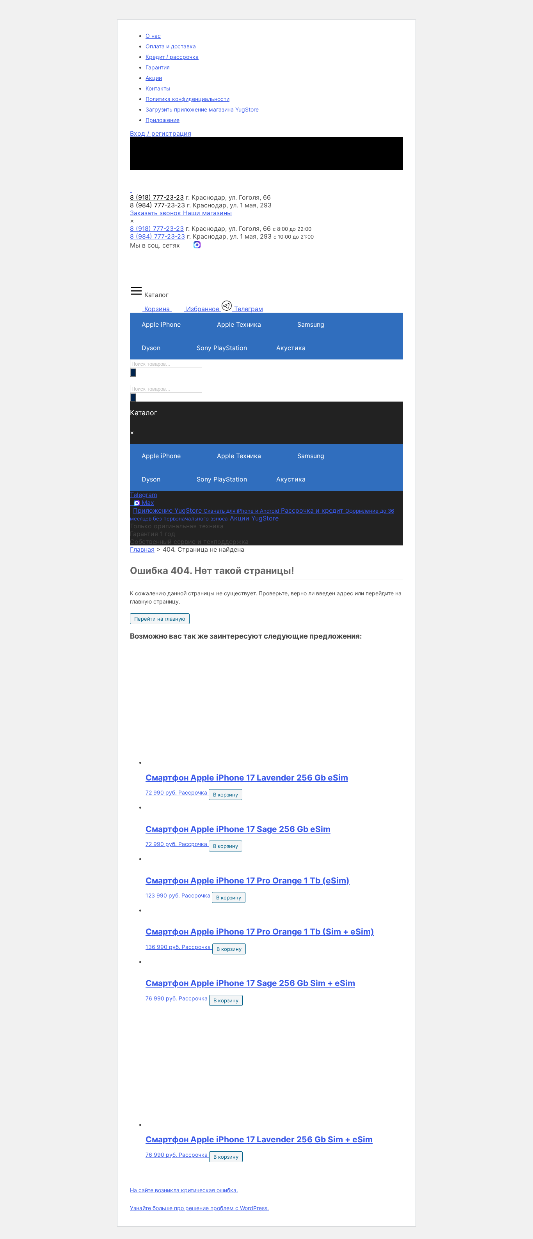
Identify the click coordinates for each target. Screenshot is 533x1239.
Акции (154, 77)
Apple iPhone (161, 324)
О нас (153, 35)
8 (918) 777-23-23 (157, 228)
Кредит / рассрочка (172, 56)
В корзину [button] (225, 794)
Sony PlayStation (222, 348)
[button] (266, 292)
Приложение (162, 120)
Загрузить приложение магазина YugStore (202, 109)
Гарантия (158, 67)
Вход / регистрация (160, 133)
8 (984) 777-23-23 (157, 236)
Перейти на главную (159, 619)
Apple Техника (239, 324)
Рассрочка (192, 792)
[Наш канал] (197, 245)
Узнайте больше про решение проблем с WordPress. (199, 1208)
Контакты (158, 88)
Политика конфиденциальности (187, 99)
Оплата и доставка (171, 46)
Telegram (143, 495)
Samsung (310, 324)
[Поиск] (133, 372)
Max (147, 502)
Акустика (291, 348)
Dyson (151, 348)
